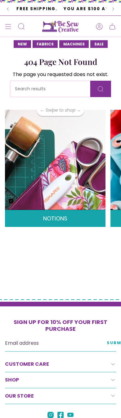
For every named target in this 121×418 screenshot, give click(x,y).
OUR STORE (19, 395)
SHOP (12, 379)
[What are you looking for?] (100, 89)
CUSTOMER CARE (27, 364)
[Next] (113, 9)
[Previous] (8, 9)
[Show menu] (8, 26)
